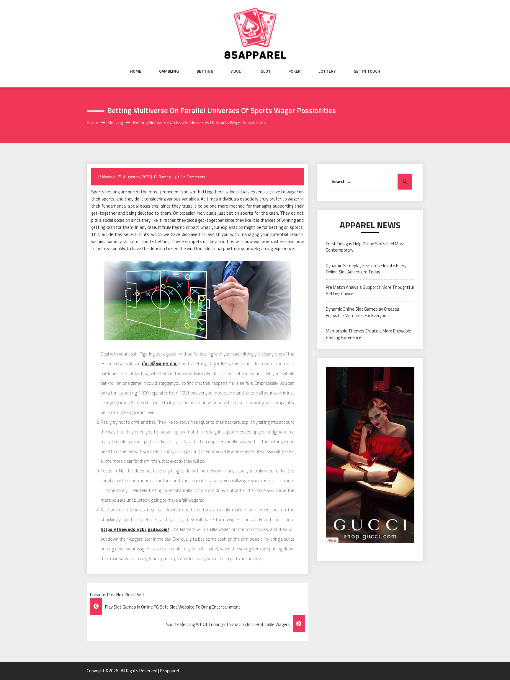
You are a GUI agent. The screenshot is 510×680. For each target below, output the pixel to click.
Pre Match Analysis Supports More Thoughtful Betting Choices (370, 290)
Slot (266, 71)
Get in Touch (367, 71)
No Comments (193, 177)
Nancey (108, 177)
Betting (205, 71)
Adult (237, 71)
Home (135, 71)
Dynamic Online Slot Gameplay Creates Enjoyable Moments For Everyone (362, 312)
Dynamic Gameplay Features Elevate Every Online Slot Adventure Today (366, 268)
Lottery (327, 71)
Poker (294, 71)
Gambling (169, 71)
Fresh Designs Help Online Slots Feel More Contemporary (365, 246)
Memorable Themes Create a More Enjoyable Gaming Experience (368, 333)
